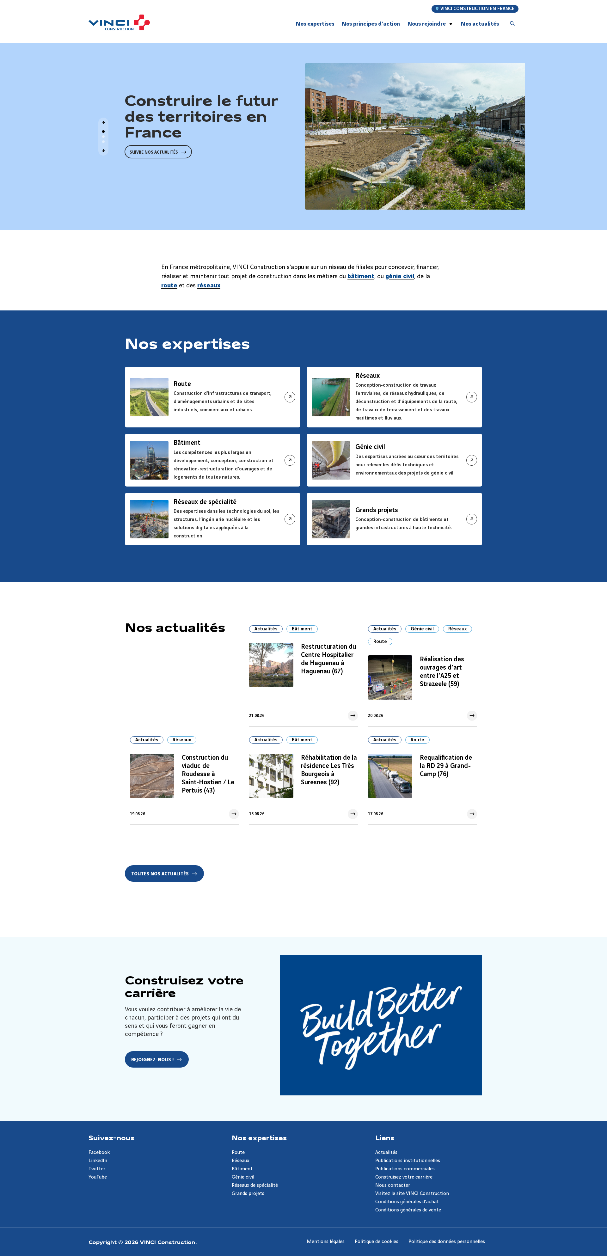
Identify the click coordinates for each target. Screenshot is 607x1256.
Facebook (99, 1152)
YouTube (98, 1177)
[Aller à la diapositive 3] (103, 141)
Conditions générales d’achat (407, 1201)
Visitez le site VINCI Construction (412, 1193)
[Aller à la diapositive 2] (103, 136)
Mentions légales (326, 1241)
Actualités (265, 629)
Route (380, 641)
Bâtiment (302, 629)
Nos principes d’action (371, 24)
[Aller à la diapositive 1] (103, 131)
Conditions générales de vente (408, 1210)
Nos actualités (480, 24)
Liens (384, 1137)
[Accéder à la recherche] (512, 24)
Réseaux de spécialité (255, 1185)
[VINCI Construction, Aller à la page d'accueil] (119, 22)
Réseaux (457, 629)
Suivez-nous (111, 1137)
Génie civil (422, 629)
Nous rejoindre (427, 24)
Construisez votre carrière (403, 1177)
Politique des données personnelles (446, 1241)
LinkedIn (98, 1160)
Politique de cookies (376, 1241)
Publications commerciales (405, 1169)
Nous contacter (392, 1185)
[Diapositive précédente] (103, 122)
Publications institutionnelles (407, 1160)
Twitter (97, 1169)
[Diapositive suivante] (103, 150)
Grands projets (248, 1193)
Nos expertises (259, 1137)
